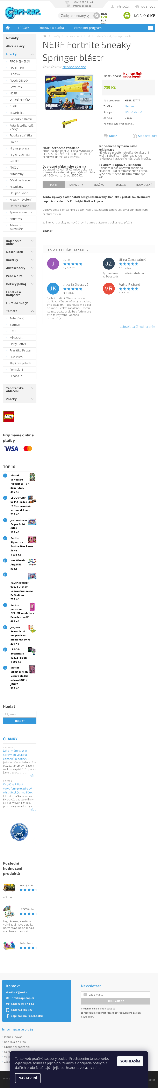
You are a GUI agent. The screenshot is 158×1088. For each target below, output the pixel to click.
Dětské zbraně (19, 206)
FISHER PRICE (19, 68)
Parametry (76, 185)
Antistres (16, 219)
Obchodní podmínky (17, 1047)
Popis (53, 185)
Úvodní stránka (8, 27)
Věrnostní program (88, 28)
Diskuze (121, 185)
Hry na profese (19, 148)
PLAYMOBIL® (19, 80)
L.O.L (13, 331)
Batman (15, 325)
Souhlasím (130, 1061)
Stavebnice (17, 113)
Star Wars (16, 357)
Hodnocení (143, 185)
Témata (11, 311)
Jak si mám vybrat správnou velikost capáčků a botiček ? (16, 754)
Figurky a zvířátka (21, 135)
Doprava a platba (51, 28)
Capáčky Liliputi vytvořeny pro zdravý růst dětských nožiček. (18, 788)
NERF (13, 93)
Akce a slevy (15, 46)
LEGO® (23, 28)
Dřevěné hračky (20, 180)
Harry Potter (18, 344)
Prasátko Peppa (20, 350)
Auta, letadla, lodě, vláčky (22, 127)
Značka (99, 185)
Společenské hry (21, 212)
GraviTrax (16, 87)
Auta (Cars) (17, 318)
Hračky (11, 54)
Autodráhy (16, 174)
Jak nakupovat (13, 1037)
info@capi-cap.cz (22, 998)
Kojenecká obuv (13, 242)
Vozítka (14, 161)
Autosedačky (16, 268)
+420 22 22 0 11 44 (22, 1004)
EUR (104, 20)
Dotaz (113, 136)
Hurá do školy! (17, 303)
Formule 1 (16, 369)
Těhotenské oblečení (14, 389)
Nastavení (28, 1078)
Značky (11, 399)
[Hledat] (96, 15)
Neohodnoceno (74, 67)
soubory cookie (55, 1058)
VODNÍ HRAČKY (20, 100)
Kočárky (12, 260)
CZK (104, 17)
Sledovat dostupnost (145, 136)
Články (10, 739)
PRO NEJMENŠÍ (20, 61)
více (33, 775)
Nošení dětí (14, 252)
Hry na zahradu (20, 155)
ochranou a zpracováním (80, 1067)
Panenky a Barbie (21, 119)
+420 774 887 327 (21, 1010)
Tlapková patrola (20, 363)
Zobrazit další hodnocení (136, 326)
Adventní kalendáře (16, 227)
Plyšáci (14, 167)
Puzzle (14, 142)
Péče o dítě (14, 276)
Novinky (12, 38)
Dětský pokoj (16, 284)
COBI (13, 106)
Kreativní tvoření (20, 199)
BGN (104, 14)
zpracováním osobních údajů (97, 1012)
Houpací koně (19, 193)
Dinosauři (16, 376)
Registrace (148, 6)
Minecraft (16, 338)
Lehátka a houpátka (13, 293)
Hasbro (129, 106)
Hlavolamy (16, 187)
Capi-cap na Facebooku (27, 1016)
